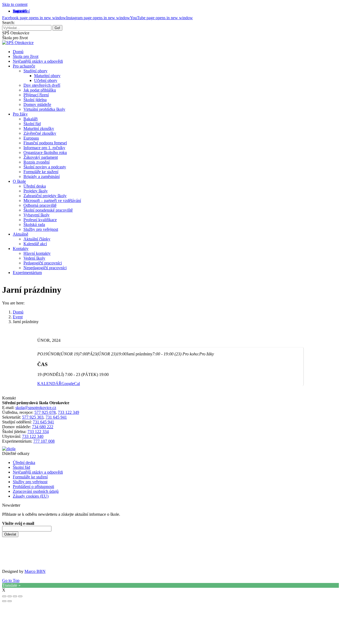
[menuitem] (20, 11)
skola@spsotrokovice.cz (35, 407)
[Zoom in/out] (20, 596)
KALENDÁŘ (49, 383)
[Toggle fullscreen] (15, 596)
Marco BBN (35, 571)
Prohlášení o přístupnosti (33, 486)
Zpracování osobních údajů (36, 491)
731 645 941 (56, 417)
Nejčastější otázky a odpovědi (38, 472)
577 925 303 (32, 417)
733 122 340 (32, 436)
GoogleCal (71, 383)
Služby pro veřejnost (30, 481)
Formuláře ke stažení (30, 477)
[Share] (9, 596)
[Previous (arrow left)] (4, 601)
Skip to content (14, 4)
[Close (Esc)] (4, 596)
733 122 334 (38, 431)
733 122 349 (68, 412)
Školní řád (21, 467)
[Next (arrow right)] (9, 601)
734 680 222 (42, 426)
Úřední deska (24, 462)
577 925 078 (45, 412)
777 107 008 (44, 441)
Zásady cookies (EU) (30, 496)
